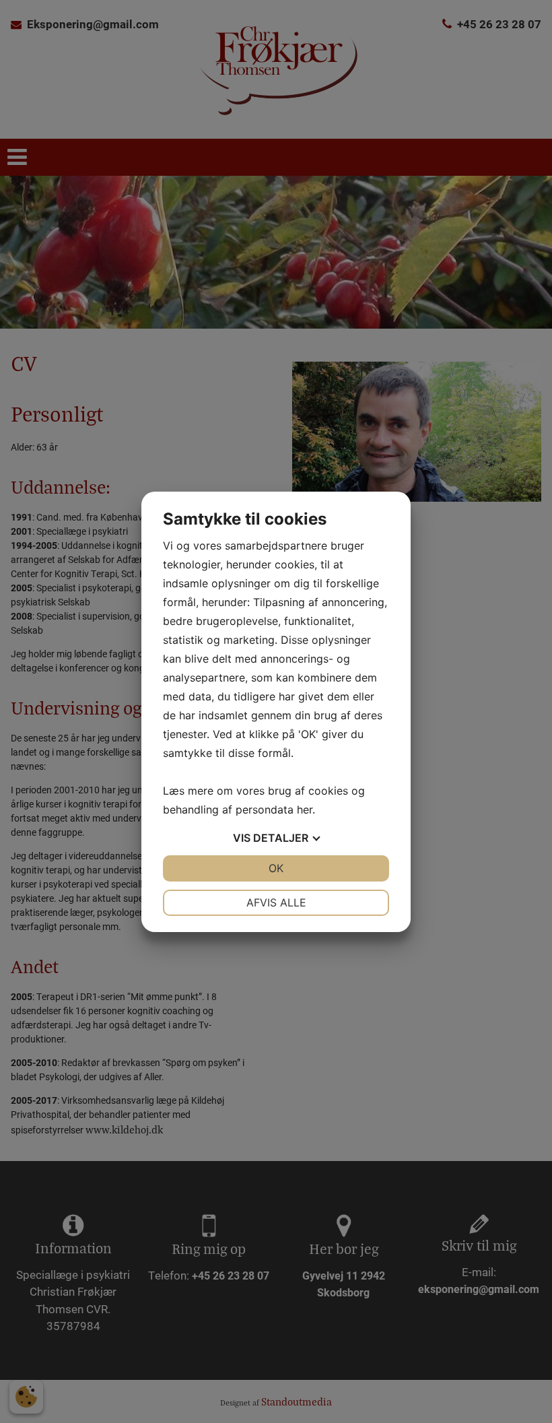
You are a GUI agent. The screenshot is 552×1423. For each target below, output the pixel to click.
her (304, 809)
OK (276, 868)
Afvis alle (276, 902)
